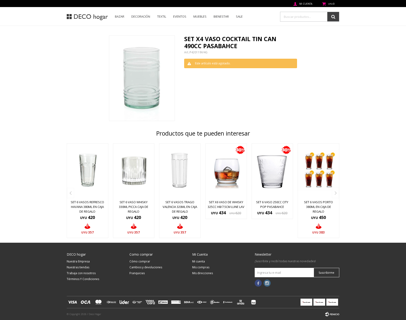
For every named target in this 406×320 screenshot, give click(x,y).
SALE (239, 16)
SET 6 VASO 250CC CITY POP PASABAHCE (272, 204)
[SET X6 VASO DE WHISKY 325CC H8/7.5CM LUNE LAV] (226, 170)
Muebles (200, 16)
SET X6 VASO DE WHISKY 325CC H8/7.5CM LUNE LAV (226, 204)
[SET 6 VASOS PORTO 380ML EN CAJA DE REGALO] (318, 170)
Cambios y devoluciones (145, 267)
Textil (161, 16)
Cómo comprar (139, 261)
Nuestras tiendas (78, 267)
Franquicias (137, 273)
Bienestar (221, 16)
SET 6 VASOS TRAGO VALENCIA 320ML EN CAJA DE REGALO (180, 207)
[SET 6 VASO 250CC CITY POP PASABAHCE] (272, 170)
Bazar (119, 16)
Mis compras (200, 267)
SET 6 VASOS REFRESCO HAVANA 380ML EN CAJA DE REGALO (87, 207)
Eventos (179, 16)
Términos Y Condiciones (83, 279)
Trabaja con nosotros (81, 273)
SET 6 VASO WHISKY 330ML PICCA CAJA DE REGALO (133, 207)
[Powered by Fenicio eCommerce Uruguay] (332, 314)
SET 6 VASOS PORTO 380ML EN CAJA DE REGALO (318, 207)
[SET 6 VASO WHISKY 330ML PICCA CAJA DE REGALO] (134, 170)
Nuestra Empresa (78, 261)
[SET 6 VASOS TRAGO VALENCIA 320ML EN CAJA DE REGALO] (180, 170)
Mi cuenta (198, 261)
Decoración (140, 16)
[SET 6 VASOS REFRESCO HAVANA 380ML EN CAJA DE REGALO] (87, 170)
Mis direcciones (202, 273)
